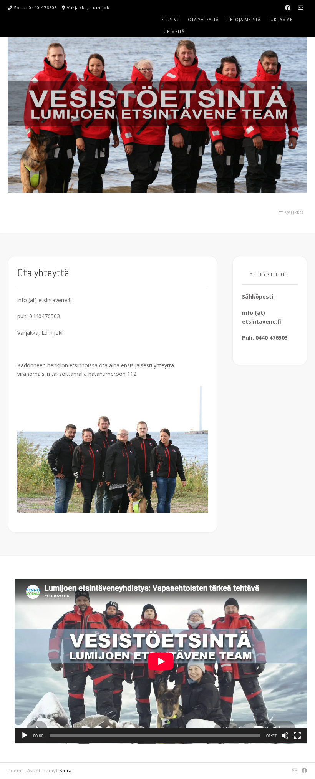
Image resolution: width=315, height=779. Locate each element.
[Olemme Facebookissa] (287, 7)
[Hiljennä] (285, 735)
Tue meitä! (173, 31)
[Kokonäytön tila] (297, 735)
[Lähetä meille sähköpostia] (300, 7)
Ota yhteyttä (203, 19)
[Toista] (24, 735)
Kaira (66, 770)
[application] (161, 661)
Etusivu (170, 19)
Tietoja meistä (243, 19)
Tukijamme (280, 19)
